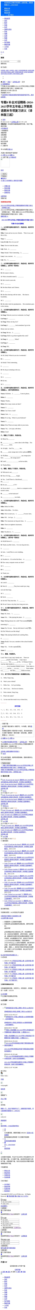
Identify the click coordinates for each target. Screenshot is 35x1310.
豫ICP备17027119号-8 (21, 1196)
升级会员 (5, 128)
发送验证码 (4, 1245)
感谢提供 (3, 1120)
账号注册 (3, 1248)
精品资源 (7, 13)
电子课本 (7, 42)
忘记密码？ (4, 1206)
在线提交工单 (17, 916)
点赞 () (5, 155)
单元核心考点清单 (7, 73)
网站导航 (7, 1173)
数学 (5, 23)
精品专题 (7, 44)
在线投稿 (7, 1177)
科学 (5, 27)
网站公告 (7, 8)
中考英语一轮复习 (5, 70)
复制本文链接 (6, 763)
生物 (5, 36)
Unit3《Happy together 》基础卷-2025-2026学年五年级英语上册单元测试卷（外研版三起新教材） (18, 878)
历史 (5, 31)
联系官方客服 (17, 180)
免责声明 (7, 1189)
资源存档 (7, 1175)
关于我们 (7, 1184)
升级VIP (10, 149)
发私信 (4, 176)
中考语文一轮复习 (14, 70)
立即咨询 (3, 196)
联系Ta (4, 178)
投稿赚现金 (6, 84)
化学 (5, 40)
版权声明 (7, 1186)
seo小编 (5, 821)
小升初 (6, 47)
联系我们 (7, 1191)
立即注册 (24, 1214)
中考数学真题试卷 (19, 72)
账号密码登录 (11, 1248)
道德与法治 (7, 29)
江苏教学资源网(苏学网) (9, 742)
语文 (5, 20)
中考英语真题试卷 (23, 70)
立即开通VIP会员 (7, 918)
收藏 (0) (11, 155)
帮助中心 (7, 10)
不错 (2, 1079)
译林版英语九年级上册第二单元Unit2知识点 (18, 1011)
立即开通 (17, 1269)
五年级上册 (16, 82)
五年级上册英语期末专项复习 (10, 751)
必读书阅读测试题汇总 (9, 955)
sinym (4, 791)
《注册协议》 (17, 1228)
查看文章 (4, 216)
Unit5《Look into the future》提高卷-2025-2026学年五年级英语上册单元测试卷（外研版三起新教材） (19, 847)
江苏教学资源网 (24, 1137)
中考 (5, 49)
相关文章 (7, 190)
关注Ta (4, 174)
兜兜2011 (6, 806)
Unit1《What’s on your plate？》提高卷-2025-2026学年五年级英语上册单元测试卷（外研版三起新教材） (18, 896)
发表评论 (7, 192)
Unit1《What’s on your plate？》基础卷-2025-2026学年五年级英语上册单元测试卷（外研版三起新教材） (18, 903)
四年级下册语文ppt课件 (8, 72)
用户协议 (11, 1214)
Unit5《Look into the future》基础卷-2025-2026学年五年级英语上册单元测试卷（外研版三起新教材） (19, 853)
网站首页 (7, 18)
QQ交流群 (4, 994)
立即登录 (3, 1208)
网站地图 (11, 1196)
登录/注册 (3, 1250)
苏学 (4, 120)
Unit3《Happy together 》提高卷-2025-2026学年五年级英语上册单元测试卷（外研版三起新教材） (18, 872)
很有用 (3, 1089)
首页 (4, 82)
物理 (5, 38)
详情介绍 (7, 186)
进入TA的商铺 (7, 180)
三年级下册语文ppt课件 (17, 73)
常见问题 (7, 188)
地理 (5, 34)
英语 (5, 25)
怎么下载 (3, 1099)
